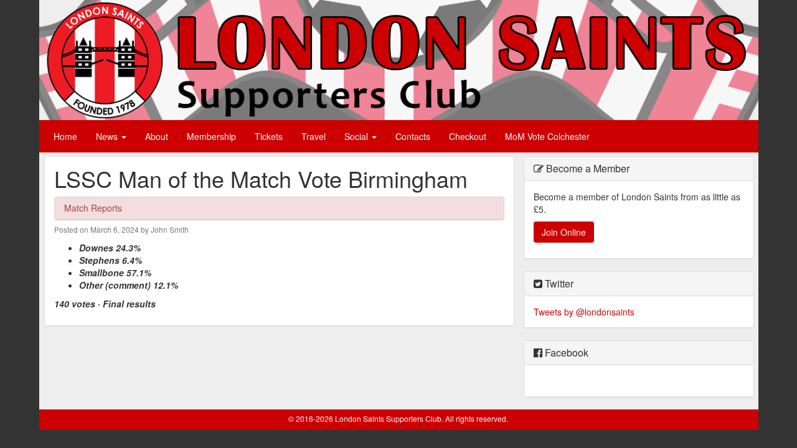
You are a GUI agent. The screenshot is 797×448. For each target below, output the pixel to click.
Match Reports (93, 208)
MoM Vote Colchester (547, 136)
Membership (211, 136)
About (156, 136)
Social (357, 136)
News (108, 136)
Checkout (467, 136)
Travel (313, 136)
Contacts (412, 136)
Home (65, 136)
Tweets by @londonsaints (584, 312)
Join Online (564, 232)
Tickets (269, 136)
